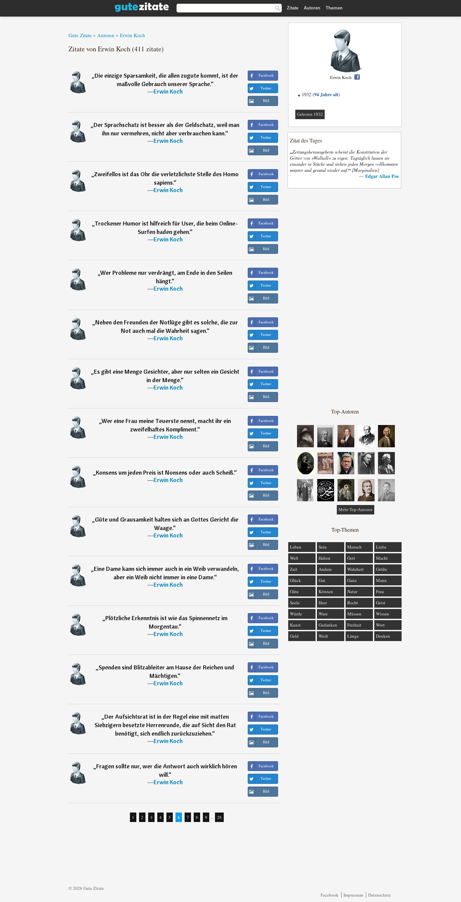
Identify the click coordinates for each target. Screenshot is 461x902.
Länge (353, 636)
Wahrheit (355, 569)
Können (326, 591)
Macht (382, 558)
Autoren (312, 7)
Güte (294, 591)
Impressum (353, 895)
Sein (323, 547)
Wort (380, 625)
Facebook (329, 895)
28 (219, 817)
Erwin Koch (168, 91)
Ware (323, 614)
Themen (334, 7)
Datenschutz (379, 895)
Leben (295, 547)
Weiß (323, 636)
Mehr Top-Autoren (355, 509)
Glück (295, 580)
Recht (352, 603)
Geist (380, 603)
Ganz (352, 580)
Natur (352, 591)
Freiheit (354, 625)
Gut (322, 580)
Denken (383, 636)
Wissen (382, 614)
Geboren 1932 (310, 114)
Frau (380, 591)
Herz (323, 603)
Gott (351, 558)
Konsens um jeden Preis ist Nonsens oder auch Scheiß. (165, 472)
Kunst (295, 625)
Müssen (354, 614)
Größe (381, 569)
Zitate (292, 7)
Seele (295, 603)
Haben (324, 558)
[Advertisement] (345, 297)
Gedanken (328, 625)
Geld (294, 636)
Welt (294, 558)
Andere (325, 569)
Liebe (381, 547)
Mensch (354, 547)
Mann (381, 580)
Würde (296, 614)
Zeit (293, 569)
